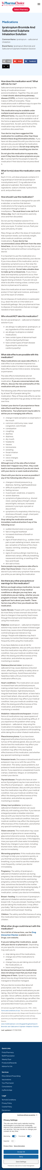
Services (5, 1072)
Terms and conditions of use (10, 1010)
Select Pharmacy (21, 9)
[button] (39, 4)
